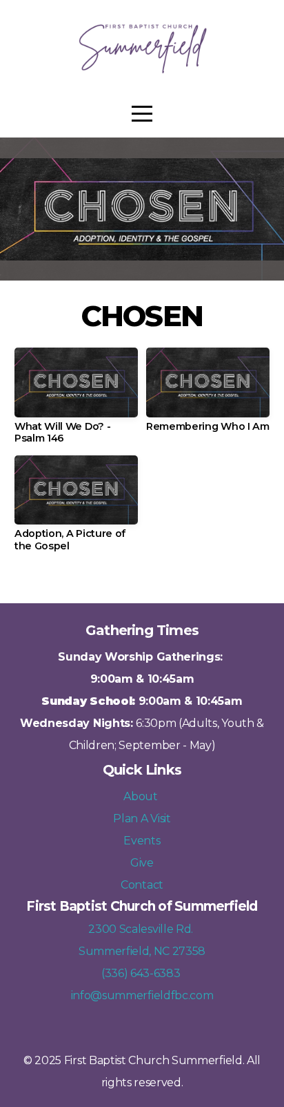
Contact (142, 884)
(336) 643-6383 (142, 973)
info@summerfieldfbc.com (142, 995)
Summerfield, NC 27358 (142, 951)
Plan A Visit (141, 818)
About (141, 796)
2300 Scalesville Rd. (141, 929)
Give (142, 862)
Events (141, 840)
